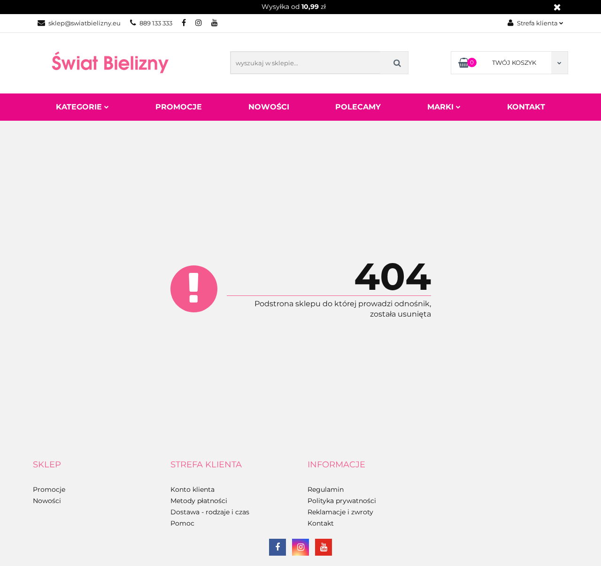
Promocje (178, 106)
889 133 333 (155, 23)
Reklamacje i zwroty (340, 512)
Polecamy (358, 106)
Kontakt (526, 106)
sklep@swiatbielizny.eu (84, 23)
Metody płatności (198, 500)
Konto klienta (192, 489)
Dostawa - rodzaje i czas (209, 512)
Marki (441, 106)
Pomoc (182, 523)
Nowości (268, 106)
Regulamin (326, 489)
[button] (47, 465)
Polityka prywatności (342, 500)
